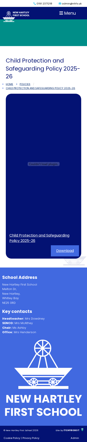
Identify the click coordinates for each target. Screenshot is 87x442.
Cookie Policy (12, 438)
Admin (75, 438)
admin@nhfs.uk (71, 3)
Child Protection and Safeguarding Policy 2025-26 (40, 88)
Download (65, 250)
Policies (25, 84)
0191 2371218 (44, 3)
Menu (69, 13)
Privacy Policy (31, 438)
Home (9, 84)
